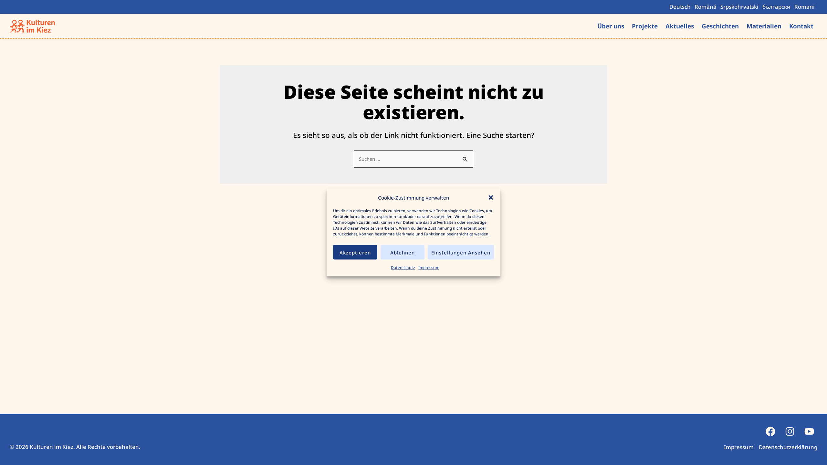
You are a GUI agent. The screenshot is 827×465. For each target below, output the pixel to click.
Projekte (645, 26)
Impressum (428, 267)
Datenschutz (403, 267)
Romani (804, 6)
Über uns (610, 26)
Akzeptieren (355, 252)
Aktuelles (679, 26)
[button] (490, 197)
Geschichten (720, 26)
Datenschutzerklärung (788, 447)
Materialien (764, 26)
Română (706, 6)
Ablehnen (402, 252)
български (776, 6)
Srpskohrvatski (739, 6)
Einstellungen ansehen (460, 252)
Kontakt (801, 26)
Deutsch (680, 6)
